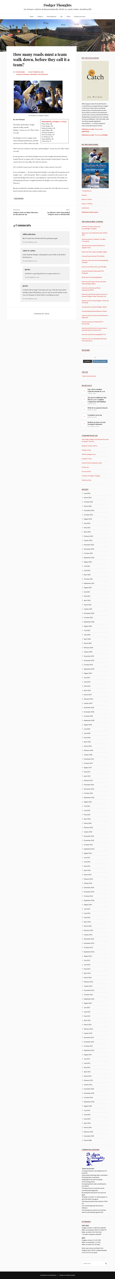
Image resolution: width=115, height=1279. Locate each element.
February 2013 (88, 982)
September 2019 (89, 669)
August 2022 (88, 562)
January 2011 (88, 1084)
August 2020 (88, 626)
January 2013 (88, 986)
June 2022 (87, 570)
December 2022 (89, 544)
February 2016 (88, 827)
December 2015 (89, 836)
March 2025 (88, 497)
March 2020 (88, 643)
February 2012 (88, 1029)
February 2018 (88, 750)
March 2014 (88, 926)
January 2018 (88, 754)
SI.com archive (86, 471)
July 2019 (87, 677)
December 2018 (89, 707)
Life (61, 16)
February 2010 (88, 1132)
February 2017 (88, 780)
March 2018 (88, 746)
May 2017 (87, 772)
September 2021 (89, 583)
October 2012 (88, 994)
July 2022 (87, 566)
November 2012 (89, 990)
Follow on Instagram (101, 361)
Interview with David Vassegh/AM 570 (94, 334)
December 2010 (89, 1089)
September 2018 (89, 720)
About (68, 16)
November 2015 (89, 840)
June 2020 (87, 634)
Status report (42, 74)
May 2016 (87, 814)
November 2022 (89, 549)
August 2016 (88, 802)
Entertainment (51, 16)
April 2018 (87, 742)
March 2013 (88, 977)
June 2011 (87, 1063)
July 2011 (87, 1059)
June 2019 (87, 682)
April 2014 (87, 922)
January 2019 (88, 703)
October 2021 (88, 579)
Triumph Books (86, 191)
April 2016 (87, 819)
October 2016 (88, 793)
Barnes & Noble (87, 199)
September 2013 (89, 952)
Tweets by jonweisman (89, 376)
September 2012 (89, 999)
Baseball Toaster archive (89, 446)
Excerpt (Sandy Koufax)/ (93, 256)
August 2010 (88, 1106)
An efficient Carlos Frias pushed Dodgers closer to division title (58, 213)
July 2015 (87, 857)
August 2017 (88, 767)
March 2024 (88, 506)
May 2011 (87, 1067)
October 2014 (88, 896)
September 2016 (89, 797)
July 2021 (87, 592)
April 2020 (87, 639)
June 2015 (87, 862)
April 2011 (87, 1072)
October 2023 (88, 515)
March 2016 (88, 823)
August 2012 (88, 1003)
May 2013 (87, 969)
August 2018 (88, 724)
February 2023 (88, 536)
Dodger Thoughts (58, 5)
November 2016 (89, 789)
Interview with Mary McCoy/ (94, 267)
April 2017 (87, 776)
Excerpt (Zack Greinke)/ (94, 307)
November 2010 (89, 1093)
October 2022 (88, 553)
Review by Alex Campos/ (94, 252)
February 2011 (88, 1080)
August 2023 (88, 519)
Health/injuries (24, 74)
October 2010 (88, 1097)
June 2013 (87, 964)
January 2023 (88, 540)
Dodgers (40, 16)
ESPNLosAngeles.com (89, 454)
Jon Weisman (20, 72)
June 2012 (87, 1012)
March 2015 (88, 874)
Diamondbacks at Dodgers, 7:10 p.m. (54, 121)
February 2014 (88, 930)
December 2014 (89, 887)
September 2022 (89, 557)
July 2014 (87, 909)
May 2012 (87, 1016)
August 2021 (88, 587)
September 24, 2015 (33, 277)
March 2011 (88, 1076)
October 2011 (88, 1046)
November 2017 (89, 759)
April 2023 (87, 532)
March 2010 (88, 1127)
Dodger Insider (86, 450)
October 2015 (88, 844)
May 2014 (87, 917)
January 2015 (88, 883)
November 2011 (89, 1042)
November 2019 (89, 660)
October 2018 (88, 716)
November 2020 (89, 613)
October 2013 (88, 947)
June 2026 (87, 493)
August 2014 (88, 904)
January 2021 (88, 609)
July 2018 (87, 729)
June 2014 (87, 913)
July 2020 (87, 630)
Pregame (33, 74)
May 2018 (87, 737)
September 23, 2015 (37, 72)
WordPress (52, 1275)
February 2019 (88, 699)
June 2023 (87, 523)
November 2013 (89, 943)
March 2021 (88, 605)
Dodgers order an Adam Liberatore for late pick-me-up (25, 213)
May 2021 (87, 596)
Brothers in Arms (79, 16)
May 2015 (87, 866)
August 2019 (88, 673)
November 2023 (89, 510)
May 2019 (87, 686)
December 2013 (89, 939)
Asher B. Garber (29, 250)
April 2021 (87, 600)
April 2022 (87, 574)
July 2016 (87, 806)
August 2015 (88, 853)
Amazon (84, 195)
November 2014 (89, 892)
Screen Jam (85, 467)
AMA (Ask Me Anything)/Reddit (92, 277)
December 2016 (89, 784)
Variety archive (86, 480)
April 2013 (87, 973)
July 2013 (87, 960)
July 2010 (87, 1110)
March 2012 (88, 1024)
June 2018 (87, 733)
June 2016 (87, 810)
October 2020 (88, 617)
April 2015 (87, 870)
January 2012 (88, 1033)
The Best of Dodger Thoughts (91, 476)
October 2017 (88, 763)
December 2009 (89, 1136)
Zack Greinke (18, 198)
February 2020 (88, 647)
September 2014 (89, 900)
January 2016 (88, 832)
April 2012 (87, 1020)
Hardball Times (87, 458)
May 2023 (87, 527)
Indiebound (85, 208)
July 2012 (87, 1007)
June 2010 (87, 1114)
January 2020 (88, 652)
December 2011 (89, 1037)
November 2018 (89, 712)
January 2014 (88, 934)
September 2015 (89, 849)
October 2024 (88, 502)
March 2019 (88, 694)
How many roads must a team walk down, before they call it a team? (41, 59)
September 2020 (89, 622)
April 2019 (87, 690)
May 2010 (87, 1119)
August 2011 (88, 1054)
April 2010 (87, 1123)
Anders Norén (70, 1275)
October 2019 (88, 664)
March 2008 (88, 1140)
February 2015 (88, 879)
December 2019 (89, 656)
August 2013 (88, 956)
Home (32, 16)
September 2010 (89, 1102)
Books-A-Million (87, 203)
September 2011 (89, 1050)
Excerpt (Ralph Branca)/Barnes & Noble (94, 311)
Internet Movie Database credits (92, 463)
